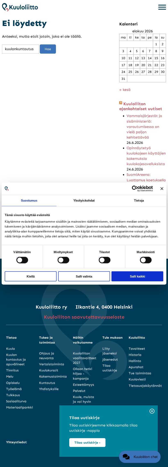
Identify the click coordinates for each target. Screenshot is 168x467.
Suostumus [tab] (29, 200)
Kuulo (10, 349)
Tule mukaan (112, 338)
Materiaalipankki (19, 407)
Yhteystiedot (16, 442)
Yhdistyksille (49, 389)
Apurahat (136, 367)
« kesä (125, 89)
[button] (140, 457)
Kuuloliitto (137, 338)
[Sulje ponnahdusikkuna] (152, 411)
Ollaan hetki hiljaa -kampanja (82, 373)
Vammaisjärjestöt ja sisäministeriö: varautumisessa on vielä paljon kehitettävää (144, 126)
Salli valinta (84, 276)
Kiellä (31, 276)
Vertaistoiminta (51, 364)
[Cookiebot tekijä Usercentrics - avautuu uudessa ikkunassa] (135, 189)
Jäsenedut (110, 359)
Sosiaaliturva (16, 401)
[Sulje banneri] (161, 188)
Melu (9, 376)
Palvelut (79, 391)
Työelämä (14, 389)
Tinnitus (12, 370)
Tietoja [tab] (139, 200)
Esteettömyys (83, 385)
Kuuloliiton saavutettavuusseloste (84, 317)
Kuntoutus (47, 383)
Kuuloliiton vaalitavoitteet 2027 (84, 358)
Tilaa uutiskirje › (87, 442)
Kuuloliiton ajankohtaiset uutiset (140, 106)
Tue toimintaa (140, 373)
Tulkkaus (13, 395)
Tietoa (11, 338)
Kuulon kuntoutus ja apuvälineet (16, 359)
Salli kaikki (137, 276)
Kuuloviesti (137, 379)
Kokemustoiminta (53, 376)
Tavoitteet (137, 349)
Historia (135, 355)
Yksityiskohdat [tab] (84, 200)
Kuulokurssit (48, 370)
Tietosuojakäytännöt (145, 386)
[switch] (59, 259)
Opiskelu (13, 383)
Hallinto (135, 361)
